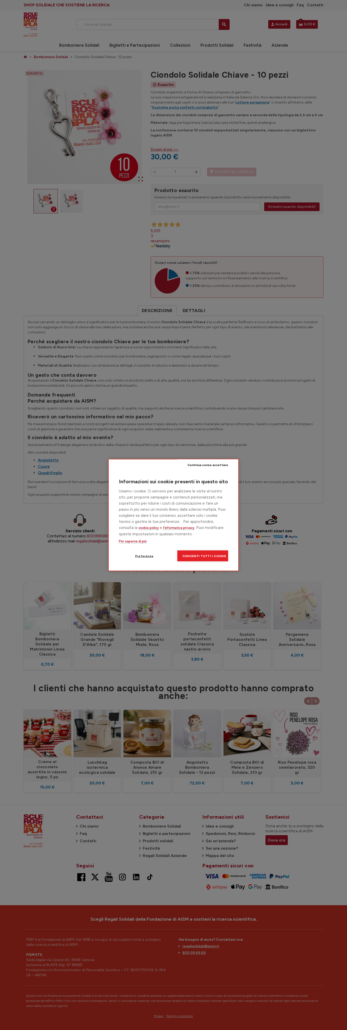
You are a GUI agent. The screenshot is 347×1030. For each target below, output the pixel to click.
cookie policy (148, 528)
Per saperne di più (133, 541)
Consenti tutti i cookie (204, 556)
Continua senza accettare (207, 465)
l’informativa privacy (178, 528)
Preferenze (144, 556)
